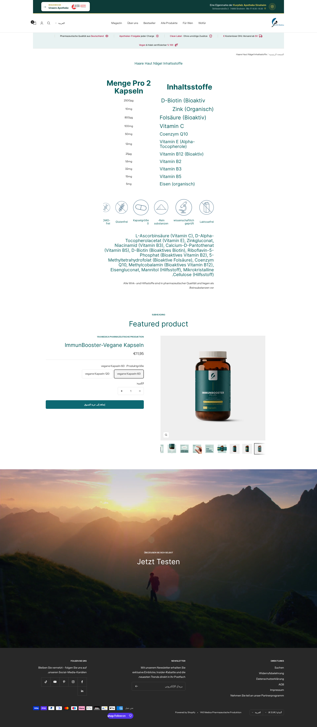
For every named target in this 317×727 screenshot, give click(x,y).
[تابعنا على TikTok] (45, 681)
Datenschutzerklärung (270, 678)
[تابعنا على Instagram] (73, 681)
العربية (61, 23)
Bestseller (149, 23)
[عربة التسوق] (34, 23)
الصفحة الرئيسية (276, 54)
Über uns (132, 23)
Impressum (277, 690)
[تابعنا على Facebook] (82, 681)
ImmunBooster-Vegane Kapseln (104, 345)
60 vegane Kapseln (129, 373)
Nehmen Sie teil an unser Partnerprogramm (257, 695)
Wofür (202, 23)
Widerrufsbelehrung (271, 673)
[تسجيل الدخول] (41, 23)
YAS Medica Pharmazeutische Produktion (120, 337)
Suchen (279, 667)
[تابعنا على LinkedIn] (82, 690)
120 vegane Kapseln (97, 373)
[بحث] (48, 23)
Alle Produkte (169, 23)
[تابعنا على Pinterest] (64, 681)
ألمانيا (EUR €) (275, 712)
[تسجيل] (136, 686)
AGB (281, 684)
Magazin (116, 23)
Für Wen (188, 23)
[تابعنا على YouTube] (54, 681)
